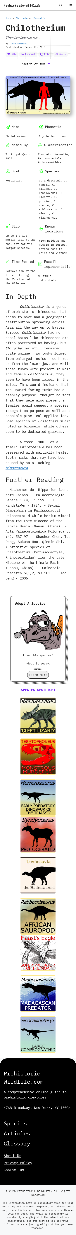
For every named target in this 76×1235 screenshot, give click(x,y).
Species (15, 1123)
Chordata (22, 18)
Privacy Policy (18, 1163)
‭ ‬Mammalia (38, 18)
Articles (17, 1133)
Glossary (17, 1143)
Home (8, 18)
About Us (12, 1155)
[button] (61, 5)
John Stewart (19, 43)
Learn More (38, 675)
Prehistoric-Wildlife (22, 5)
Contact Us (14, 1170)
